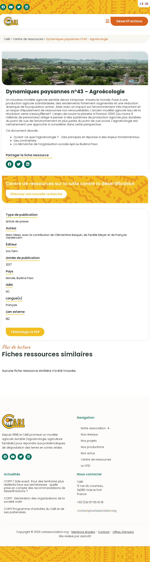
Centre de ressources (96, 459)
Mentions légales (83, 532)
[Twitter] (19, 7)
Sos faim (12, 251)
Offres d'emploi (123, 532)
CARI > (8, 39)
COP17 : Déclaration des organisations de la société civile (34, 500)
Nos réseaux (89, 434)
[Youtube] (11, 7)
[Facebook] (3, 7)
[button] (108, 21)
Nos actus (88, 453)
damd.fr (85, 536)
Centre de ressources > (29, 39)
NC (8, 318)
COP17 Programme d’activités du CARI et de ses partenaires (34, 510)
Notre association (93, 428)
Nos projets (89, 441)
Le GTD (85, 466)
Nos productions (92, 447)
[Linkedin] (26, 7)
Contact (104, 532)
